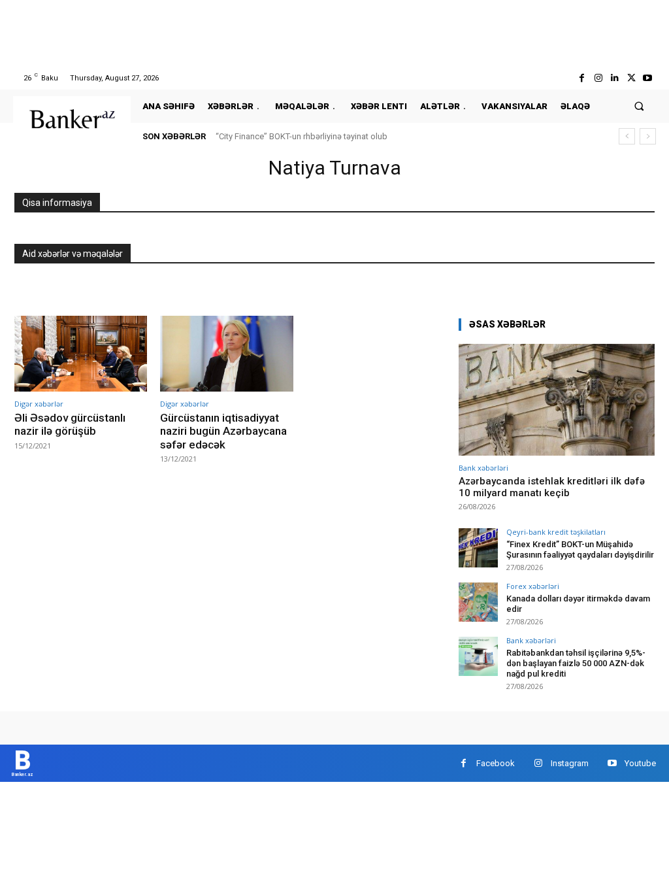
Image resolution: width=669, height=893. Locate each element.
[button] (639, 106)
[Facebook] (582, 78)
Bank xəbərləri (483, 467)
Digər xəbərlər (38, 403)
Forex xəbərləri (532, 586)
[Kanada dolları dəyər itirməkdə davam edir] (478, 602)
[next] (648, 136)
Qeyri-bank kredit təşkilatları (556, 531)
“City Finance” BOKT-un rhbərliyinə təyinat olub (301, 136)
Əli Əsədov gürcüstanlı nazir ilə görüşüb (69, 424)
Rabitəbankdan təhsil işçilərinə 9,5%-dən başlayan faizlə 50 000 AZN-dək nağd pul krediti (575, 663)
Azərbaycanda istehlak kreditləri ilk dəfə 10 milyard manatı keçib (552, 487)
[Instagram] (598, 78)
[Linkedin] (614, 78)
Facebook (495, 763)
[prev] (627, 136)
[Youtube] (648, 78)
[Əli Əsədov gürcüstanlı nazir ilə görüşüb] (80, 354)
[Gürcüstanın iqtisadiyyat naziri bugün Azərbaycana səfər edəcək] (226, 354)
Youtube (640, 763)
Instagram (570, 763)
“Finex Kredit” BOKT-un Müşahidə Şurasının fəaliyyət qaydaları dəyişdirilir (580, 549)
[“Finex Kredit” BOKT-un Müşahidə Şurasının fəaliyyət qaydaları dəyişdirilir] (478, 547)
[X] (631, 78)
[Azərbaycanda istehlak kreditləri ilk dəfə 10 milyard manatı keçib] (557, 400)
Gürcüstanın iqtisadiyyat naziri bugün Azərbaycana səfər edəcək (223, 431)
